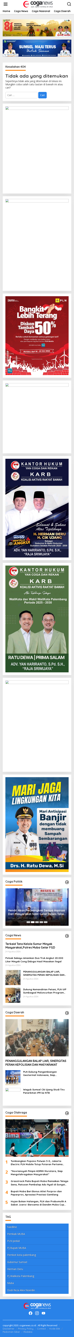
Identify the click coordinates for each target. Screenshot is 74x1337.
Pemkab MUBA (16, 1234)
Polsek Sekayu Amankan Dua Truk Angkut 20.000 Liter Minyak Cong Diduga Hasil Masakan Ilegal (34, 960)
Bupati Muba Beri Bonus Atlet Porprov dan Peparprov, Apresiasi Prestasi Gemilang (36, 1193)
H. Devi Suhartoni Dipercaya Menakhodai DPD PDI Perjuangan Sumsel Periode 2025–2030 (36, 912)
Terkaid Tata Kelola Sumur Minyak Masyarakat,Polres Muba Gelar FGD (30, 945)
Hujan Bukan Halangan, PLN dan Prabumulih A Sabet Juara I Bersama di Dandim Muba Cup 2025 (38, 1203)
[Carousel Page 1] (28, 922)
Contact (41, 1328)
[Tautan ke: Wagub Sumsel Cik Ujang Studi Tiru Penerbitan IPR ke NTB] (12, 1095)
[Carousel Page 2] (32, 922)
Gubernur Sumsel (17, 1262)
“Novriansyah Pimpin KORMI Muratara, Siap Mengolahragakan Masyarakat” (37, 1173)
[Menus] (5, 4)
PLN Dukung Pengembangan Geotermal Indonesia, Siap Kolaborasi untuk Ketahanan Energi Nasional (44, 1073)
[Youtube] (43, 1313)
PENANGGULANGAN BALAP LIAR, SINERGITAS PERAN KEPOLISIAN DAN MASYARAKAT (43, 973)
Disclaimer (8, 1328)
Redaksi (28, 1331)
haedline (12, 1227)
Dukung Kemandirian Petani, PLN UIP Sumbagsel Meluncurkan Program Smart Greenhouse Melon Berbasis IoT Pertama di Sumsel (44, 991)
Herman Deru (15, 1269)
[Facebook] (30, 1313)
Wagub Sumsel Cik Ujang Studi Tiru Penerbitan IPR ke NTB (44, 1091)
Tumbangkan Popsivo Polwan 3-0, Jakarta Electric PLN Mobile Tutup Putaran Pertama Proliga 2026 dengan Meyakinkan (37, 1163)
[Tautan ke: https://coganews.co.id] (67, 882)
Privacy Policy (25, 1328)
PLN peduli (13, 1241)
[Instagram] (37, 1313)
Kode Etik (54, 1328)
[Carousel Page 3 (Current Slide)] (37, 922)
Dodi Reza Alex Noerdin (21, 1290)
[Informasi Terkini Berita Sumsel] (38, 4)
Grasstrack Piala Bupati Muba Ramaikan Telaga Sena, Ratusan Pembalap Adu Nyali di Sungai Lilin (39, 1183)
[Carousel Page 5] (45, 922)
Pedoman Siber (11, 1331)
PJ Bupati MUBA (16, 1248)
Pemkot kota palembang (21, 1255)
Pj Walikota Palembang (20, 1276)
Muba (10, 1283)
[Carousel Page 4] (41, 922)
